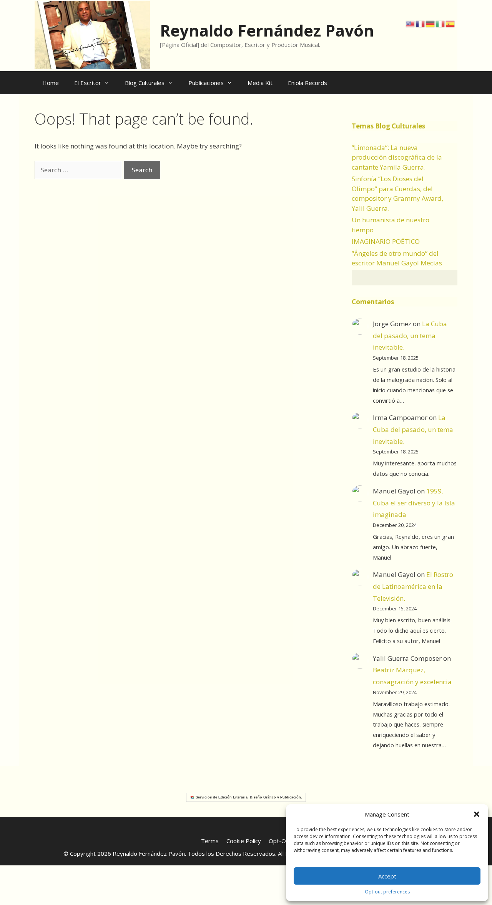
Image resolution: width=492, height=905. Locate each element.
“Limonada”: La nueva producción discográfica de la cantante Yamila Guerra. (397, 157)
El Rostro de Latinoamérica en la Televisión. (413, 586)
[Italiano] (440, 23)
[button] (476, 814)
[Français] (421, 23)
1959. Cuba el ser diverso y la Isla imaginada (414, 503)
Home (50, 83)
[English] (411, 23)
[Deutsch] (430, 23)
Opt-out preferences (387, 891)
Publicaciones (206, 83)
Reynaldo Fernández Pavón (267, 30)
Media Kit (260, 83)
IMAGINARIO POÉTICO (386, 241)
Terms (210, 841)
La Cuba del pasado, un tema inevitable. (410, 335)
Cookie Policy (243, 841)
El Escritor (87, 83)
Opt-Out (280, 841)
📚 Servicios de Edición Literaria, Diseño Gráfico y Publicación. (246, 797)
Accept (387, 876)
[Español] (450, 23)
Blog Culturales (145, 83)
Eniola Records (307, 83)
